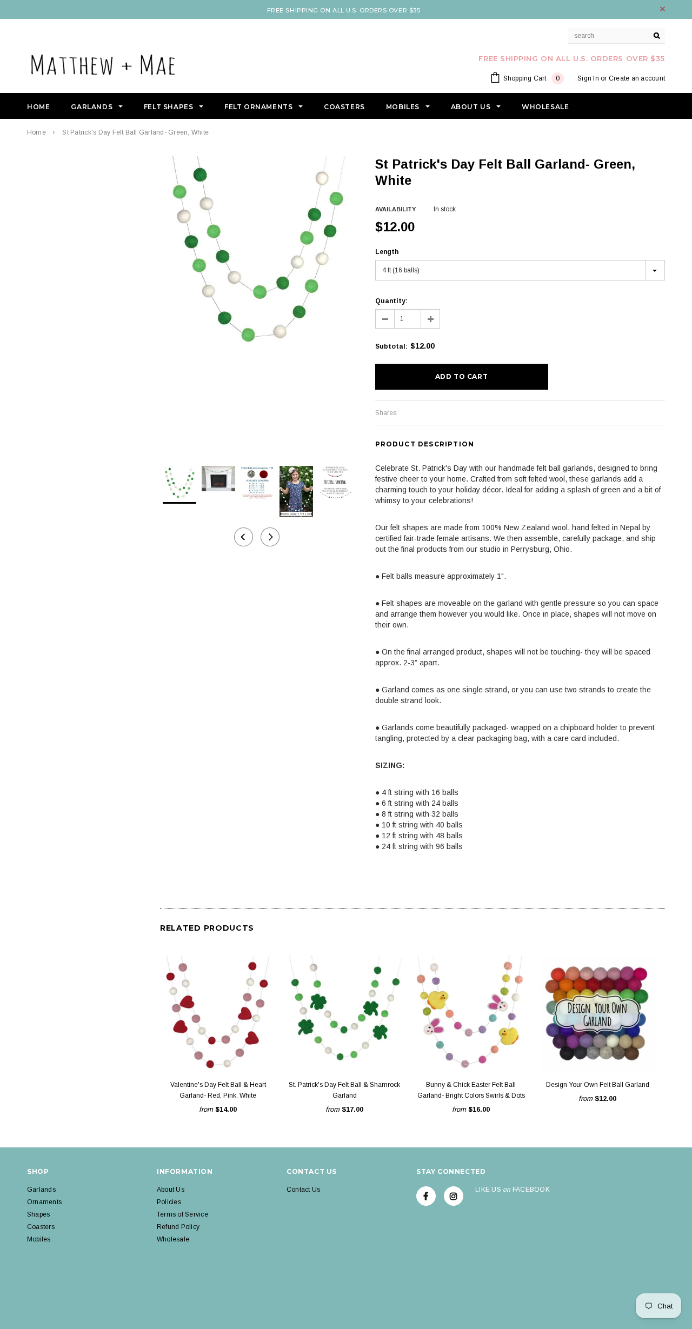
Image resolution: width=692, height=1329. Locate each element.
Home (36, 132)
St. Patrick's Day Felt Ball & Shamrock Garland (344, 1090)
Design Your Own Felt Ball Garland (597, 1084)
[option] (257, 253)
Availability (395, 209)
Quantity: (391, 301)
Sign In (588, 78)
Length (386, 252)
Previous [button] (243, 536)
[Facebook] (426, 1196)
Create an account (637, 78)
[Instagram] (453, 1196)
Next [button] (270, 536)
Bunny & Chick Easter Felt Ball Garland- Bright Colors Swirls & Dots (471, 1090)
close (662, 8)
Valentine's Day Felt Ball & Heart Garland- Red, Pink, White (218, 1090)
